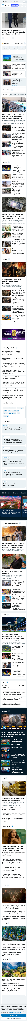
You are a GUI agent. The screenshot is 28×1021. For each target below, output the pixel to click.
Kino (18, 413)
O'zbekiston (12, 408)
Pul (9, 410)
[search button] (20, 5)
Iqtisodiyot (20, 408)
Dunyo (5, 408)
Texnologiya (15, 410)
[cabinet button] (24, 5)
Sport (5, 410)
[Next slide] (13, 38)
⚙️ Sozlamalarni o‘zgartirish (14, 1018)
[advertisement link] (15, 5)
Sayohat (6, 416)
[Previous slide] (3, 38)
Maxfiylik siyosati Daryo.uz (15, 1012)
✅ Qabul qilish (13, 1015)
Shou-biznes (12, 413)
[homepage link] (5, 5)
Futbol (5, 413)
